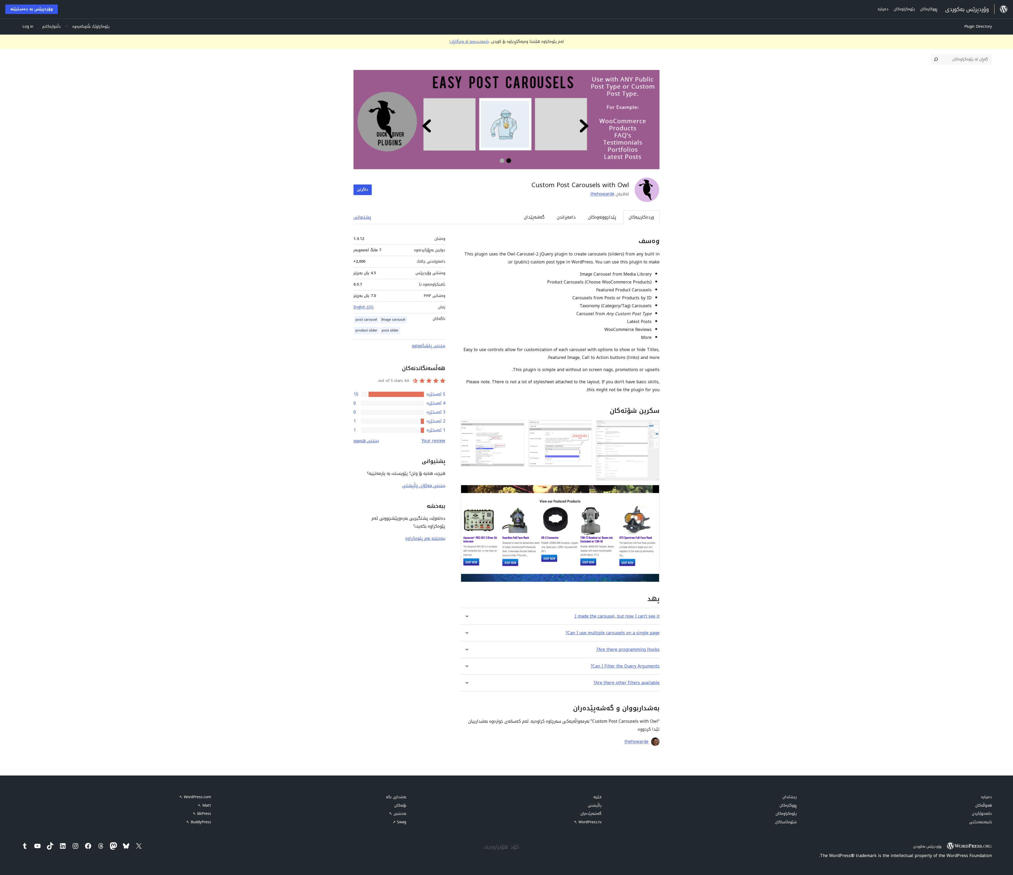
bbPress (202, 813)
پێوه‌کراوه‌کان (786, 813)
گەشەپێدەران (590, 813)
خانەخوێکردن (982, 813)
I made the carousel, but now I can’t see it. (617, 616)
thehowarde (602, 194)
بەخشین (397, 813)
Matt (204, 805)
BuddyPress (198, 822)
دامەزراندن (566, 217)
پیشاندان (789, 797)
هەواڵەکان (983, 805)
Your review (433, 441)
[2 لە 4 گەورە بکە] (584, 427)
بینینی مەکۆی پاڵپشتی (423, 485)
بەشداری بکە (396, 797)
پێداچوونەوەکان (602, 217)
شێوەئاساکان (786, 822)
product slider (367, 330)
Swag (399, 822)
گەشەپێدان (534, 217)
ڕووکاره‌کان (788, 805)
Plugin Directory (978, 26)
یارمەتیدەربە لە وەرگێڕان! (469, 41)
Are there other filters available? (627, 682)
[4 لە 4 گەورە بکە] (652, 492)
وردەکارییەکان (641, 217)
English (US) (363, 307)
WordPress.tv (587, 822)
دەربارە (986, 797)
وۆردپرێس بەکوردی (927, 846)
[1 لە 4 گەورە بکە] (652, 427)
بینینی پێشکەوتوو (428, 346)
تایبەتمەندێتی (980, 822)
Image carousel (393, 320)
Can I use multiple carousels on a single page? (613, 632)
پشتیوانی (362, 217)
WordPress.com (195, 797)
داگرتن (362, 189)
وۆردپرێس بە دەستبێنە (31, 9)
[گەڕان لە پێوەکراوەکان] (936, 59)
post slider (390, 330)
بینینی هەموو (366, 441)
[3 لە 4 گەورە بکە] (517, 427)
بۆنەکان (400, 805)
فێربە (597, 797)
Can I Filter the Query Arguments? (625, 666)
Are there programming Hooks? (628, 649)
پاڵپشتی (594, 805)
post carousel (366, 320)
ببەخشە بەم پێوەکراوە (425, 538)
